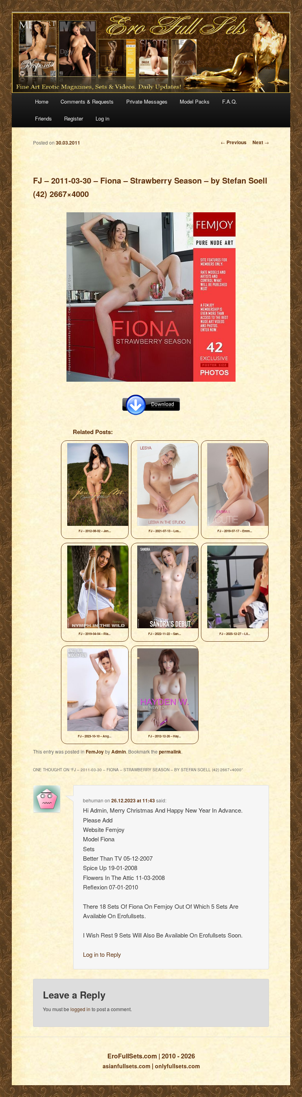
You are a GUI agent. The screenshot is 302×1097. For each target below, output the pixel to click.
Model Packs (195, 101)
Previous (234, 142)
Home (41, 101)
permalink (170, 751)
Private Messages (147, 101)
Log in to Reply (102, 954)
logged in (80, 1009)
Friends (43, 118)
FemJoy (95, 751)
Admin (118, 751)
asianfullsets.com (126, 1066)
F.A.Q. (229, 101)
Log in (102, 118)
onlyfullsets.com (177, 1066)
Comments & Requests (87, 101)
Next (260, 142)
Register (73, 118)
